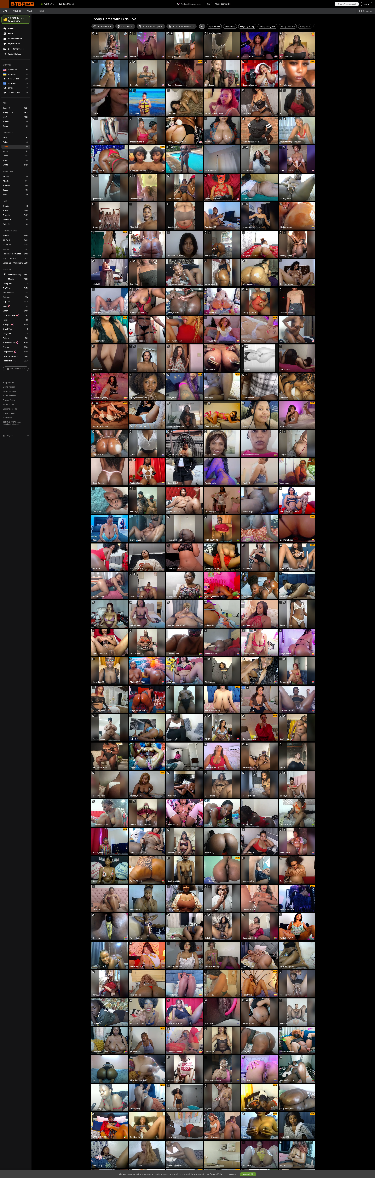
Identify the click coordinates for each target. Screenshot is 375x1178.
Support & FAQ (9, 383)
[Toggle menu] (4, 4)
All (202, 26)
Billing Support (9, 387)
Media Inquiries (9, 396)
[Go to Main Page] (24, 4)
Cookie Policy (216, 1174)
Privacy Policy (9, 400)
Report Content (9, 391)
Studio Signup (9, 413)
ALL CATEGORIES (17, 369)
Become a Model (10, 409)
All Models (7, 418)
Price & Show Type (151, 26)
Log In (366, 4)
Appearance (103, 26)
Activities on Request (182, 26)
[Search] (208, 4)
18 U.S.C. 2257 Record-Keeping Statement (12, 423)
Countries (125, 26)
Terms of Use (8, 405)
